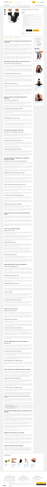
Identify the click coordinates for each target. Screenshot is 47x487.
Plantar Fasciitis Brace (19, 464)
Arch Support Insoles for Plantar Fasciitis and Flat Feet (13, 465)
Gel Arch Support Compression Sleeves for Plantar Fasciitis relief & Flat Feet (26, 465)
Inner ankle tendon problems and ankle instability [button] (11, 406)
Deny (41, 484)
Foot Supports (28, 33)
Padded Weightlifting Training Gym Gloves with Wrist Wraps (38, 102)
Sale (33, 33)
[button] (6, 463)
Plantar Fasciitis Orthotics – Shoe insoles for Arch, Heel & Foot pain (33, 465)
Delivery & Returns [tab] (17, 37)
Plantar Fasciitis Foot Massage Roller (7, 464)
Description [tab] (6, 37)
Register (42, 2)
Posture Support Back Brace (38, 73)
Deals (25, 33)
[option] (7, 463)
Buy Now (36, 30)
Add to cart (29, 30)
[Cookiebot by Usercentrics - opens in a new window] (4, 485)
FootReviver (24, 10)
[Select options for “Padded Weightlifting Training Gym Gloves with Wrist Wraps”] (38, 100)
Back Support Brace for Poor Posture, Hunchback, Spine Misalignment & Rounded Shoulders (38, 87)
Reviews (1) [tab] (11, 37)
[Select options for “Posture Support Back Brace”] (38, 72)
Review (31, 10)
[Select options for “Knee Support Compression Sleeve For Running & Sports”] (38, 58)
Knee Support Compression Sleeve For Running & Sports (38, 60)
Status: (22, 13)
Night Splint (31, 33)
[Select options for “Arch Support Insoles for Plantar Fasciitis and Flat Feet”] (13, 463)
